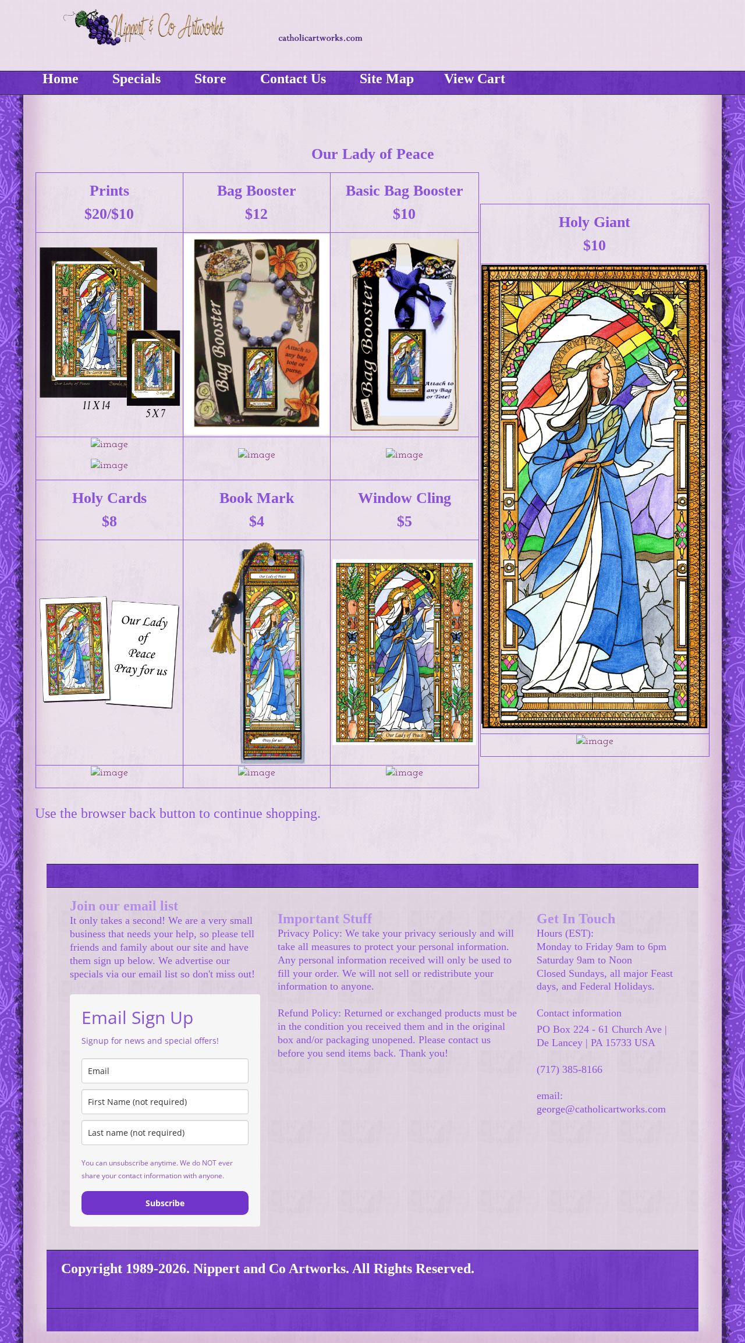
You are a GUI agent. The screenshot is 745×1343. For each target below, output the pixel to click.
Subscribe (165, 1203)
